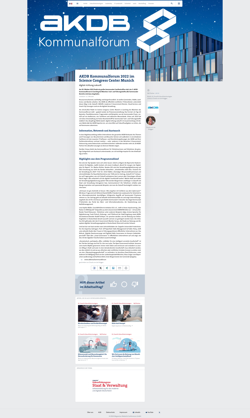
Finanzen (151, 3)
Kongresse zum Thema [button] (84, 368)
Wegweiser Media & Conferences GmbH (127, 416)
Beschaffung (142, 3)
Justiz (134, 3)
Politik (85, 3)
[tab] (110, 298)
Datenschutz (110, 412)
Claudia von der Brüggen (96, 262)
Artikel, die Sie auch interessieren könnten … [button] (92, 298)
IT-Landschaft (118, 3)
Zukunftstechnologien (96, 3)
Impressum (123, 412)
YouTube (150, 412)
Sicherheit (128, 3)
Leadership (108, 3)
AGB (99, 412)
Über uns (90, 412)
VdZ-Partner (150, 93)
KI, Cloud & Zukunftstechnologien (162, 96)
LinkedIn (137, 412)
